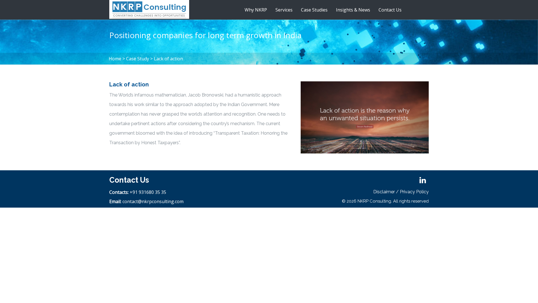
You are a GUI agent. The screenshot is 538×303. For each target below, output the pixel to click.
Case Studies (314, 10)
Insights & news (353, 10)
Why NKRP (256, 10)
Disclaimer (384, 191)
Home (115, 59)
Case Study (137, 59)
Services (284, 10)
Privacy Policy (414, 191)
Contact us (390, 10)
